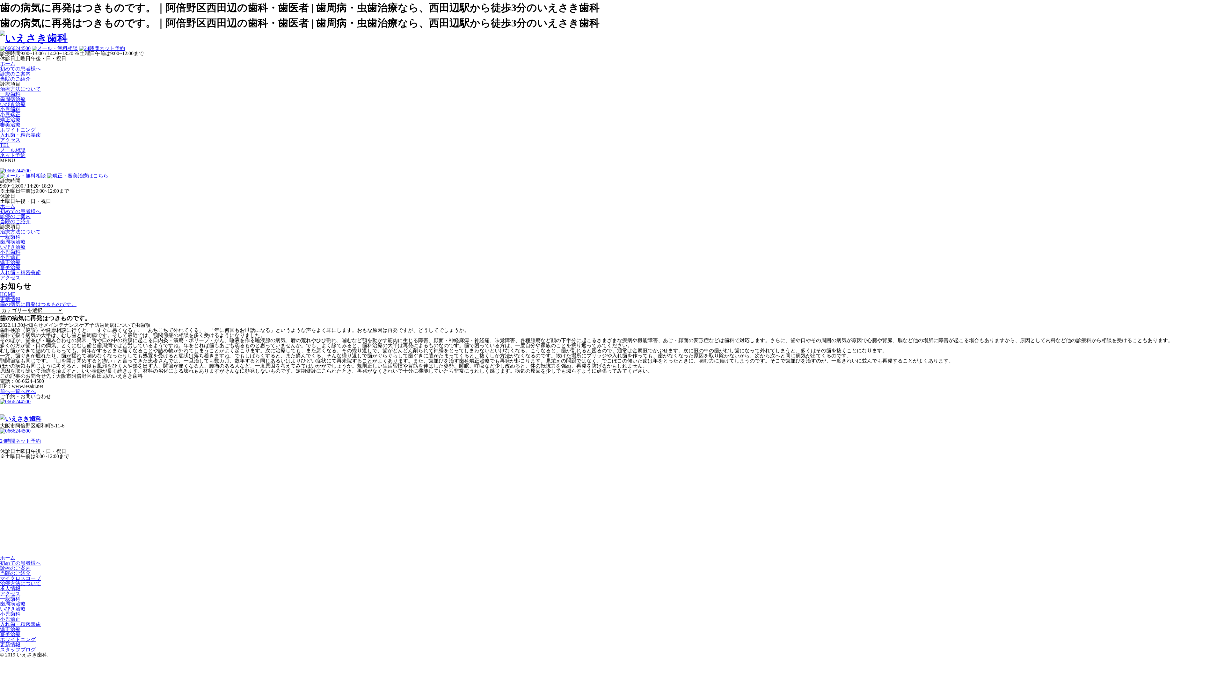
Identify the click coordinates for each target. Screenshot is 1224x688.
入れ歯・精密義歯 (20, 135)
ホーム (7, 558)
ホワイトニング (18, 130)
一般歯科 (10, 94)
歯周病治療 (13, 99)
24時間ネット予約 (20, 441)
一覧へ (18, 391)
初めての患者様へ (20, 563)
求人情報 (10, 588)
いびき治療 (13, 104)
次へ (31, 391)
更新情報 (10, 644)
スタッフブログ (18, 649)
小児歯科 (10, 109)
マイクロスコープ (20, 578)
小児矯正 (10, 114)
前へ (5, 391)
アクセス (10, 593)
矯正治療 (10, 119)
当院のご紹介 (15, 573)
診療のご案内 (15, 568)
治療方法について (20, 89)
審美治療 (10, 124)
